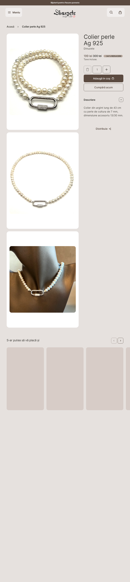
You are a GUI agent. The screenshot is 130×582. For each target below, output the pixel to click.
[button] (114, 341)
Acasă (10, 26)
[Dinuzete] (65, 13)
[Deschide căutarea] (111, 12)
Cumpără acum (103, 87)
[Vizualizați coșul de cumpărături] (120, 12)
